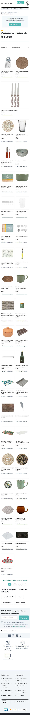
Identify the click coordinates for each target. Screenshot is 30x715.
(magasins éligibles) (22, 648)
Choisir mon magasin (7, 77)
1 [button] (9, 584)
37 (20, 584)
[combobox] (15, 8)
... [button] (16, 584)
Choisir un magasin (15, 24)
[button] (5, 584)
